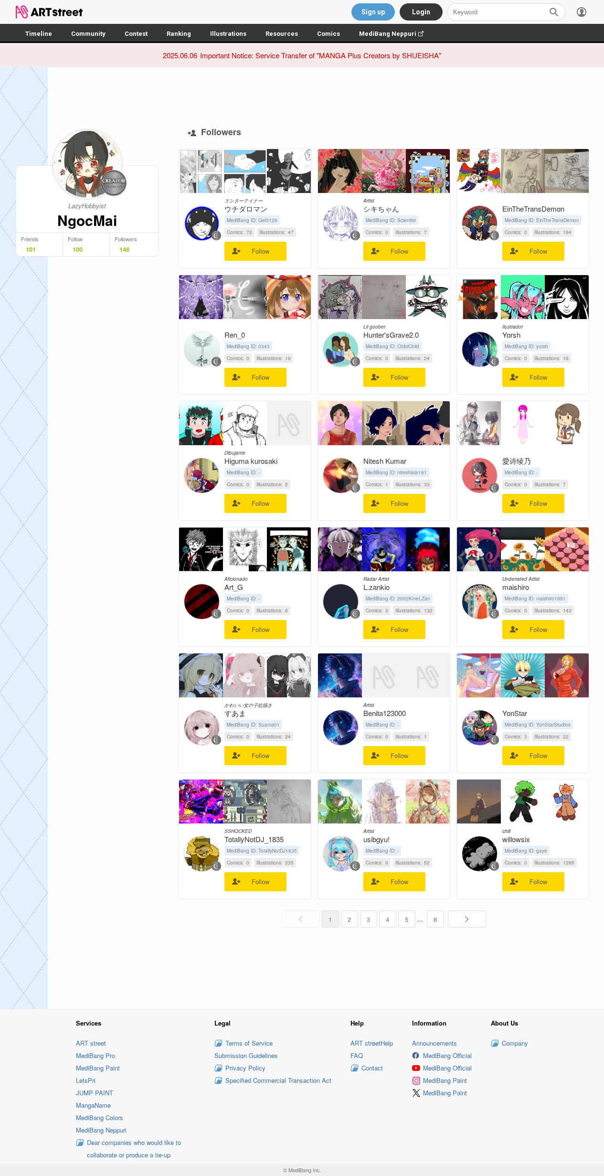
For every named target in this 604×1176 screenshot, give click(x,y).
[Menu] (581, 12)
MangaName (93, 1105)
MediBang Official (447, 1055)
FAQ (356, 1055)
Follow (260, 251)
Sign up (373, 12)
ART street (91, 1043)
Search (554, 12)
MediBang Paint (98, 1067)
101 (31, 249)
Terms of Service (249, 1043)
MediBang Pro (95, 1055)
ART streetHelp (371, 1043)
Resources (281, 33)
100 (78, 249)
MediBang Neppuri (396, 33)
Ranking (179, 33)
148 (124, 249)
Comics (328, 33)
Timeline (38, 33)
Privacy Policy (245, 1067)
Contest (136, 33)
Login (421, 12)
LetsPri (85, 1080)
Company (515, 1043)
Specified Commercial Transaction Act (278, 1080)
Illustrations (228, 33)
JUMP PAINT (94, 1092)
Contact (372, 1067)
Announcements (434, 1043)
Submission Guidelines (246, 1055)
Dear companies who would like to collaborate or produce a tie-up (134, 1148)
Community (88, 33)
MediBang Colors (99, 1117)
